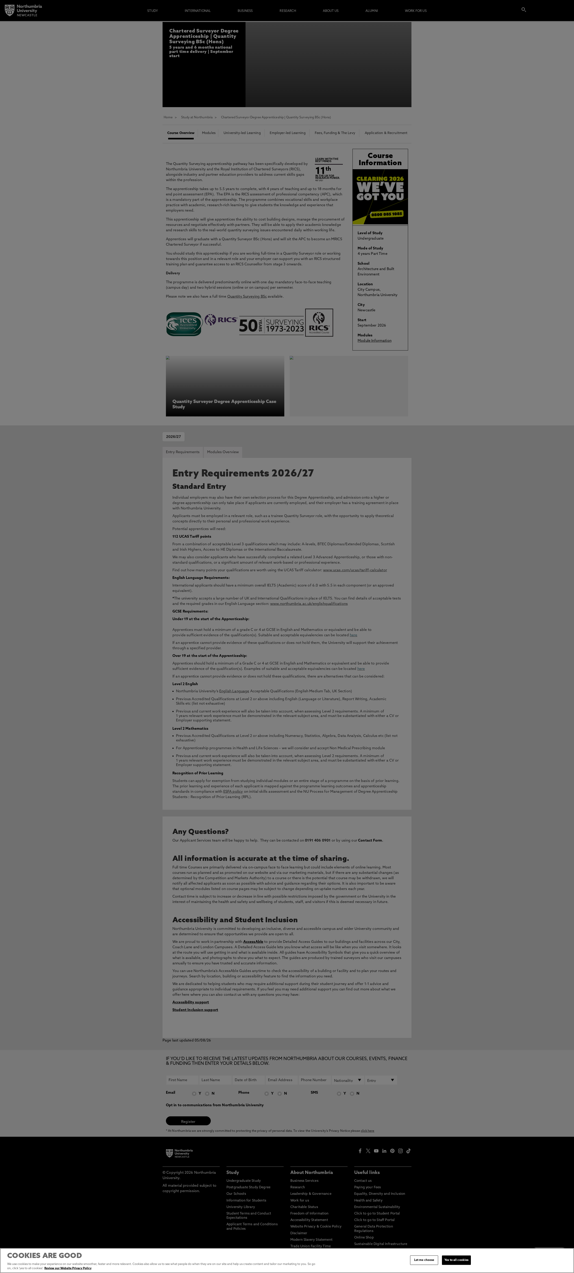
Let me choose (424, 1260)
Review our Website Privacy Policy (67, 1268)
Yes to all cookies (456, 1260)
